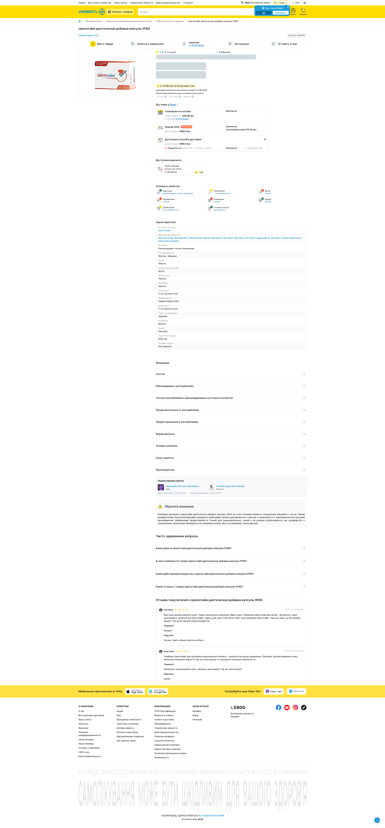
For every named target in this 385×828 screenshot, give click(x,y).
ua (293, 2)
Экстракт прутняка (234, 238)
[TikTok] (303, 732)
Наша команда (86, 743)
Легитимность (161, 757)
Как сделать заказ (126, 740)
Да (263, 12)
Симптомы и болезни (127, 723)
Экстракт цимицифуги (258, 238)
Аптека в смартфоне (127, 732)
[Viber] (274, 691)
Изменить (281, 12)
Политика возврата (164, 736)
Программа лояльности (129, 719)
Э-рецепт (188, 2)
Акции (82, 2)
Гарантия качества (164, 740)
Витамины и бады (94, 21)
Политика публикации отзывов (170, 753)
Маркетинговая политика (167, 749)
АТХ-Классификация (165, 711)
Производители (162, 723)
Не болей (197, 719)
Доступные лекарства (99, 2)
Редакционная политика (166, 745)
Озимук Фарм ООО (89, 35)
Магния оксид (166, 238)
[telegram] (296, 691)
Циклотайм (164, 230)
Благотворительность (90, 756)
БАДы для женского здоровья (170, 21)
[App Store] (135, 691)
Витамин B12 (181, 238)
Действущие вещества (168, 2)
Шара (195, 715)
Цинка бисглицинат (168, 241)
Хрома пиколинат (213, 238)
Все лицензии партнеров (91, 715)
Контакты (83, 723)
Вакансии (83, 728)
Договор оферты (125, 728)
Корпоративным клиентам (130, 736)
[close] (288, 7)
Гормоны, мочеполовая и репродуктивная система (129, 21)
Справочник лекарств (141, 2)
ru (297, 2)
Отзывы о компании (89, 748)
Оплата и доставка (164, 719)
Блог (119, 715)
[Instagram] (295, 732)
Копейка (196, 711)
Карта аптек (120, 2)
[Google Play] (158, 691)
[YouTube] (287, 732)
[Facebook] (278, 732)
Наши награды (86, 739)
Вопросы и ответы (164, 715)
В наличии (177, 118)
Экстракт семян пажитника (286, 238)
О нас (81, 711)
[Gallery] (115, 76)
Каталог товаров (122, 11)
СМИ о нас (84, 752)
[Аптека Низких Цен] (92, 11)
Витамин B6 (196, 238)
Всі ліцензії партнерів (211, 815)
